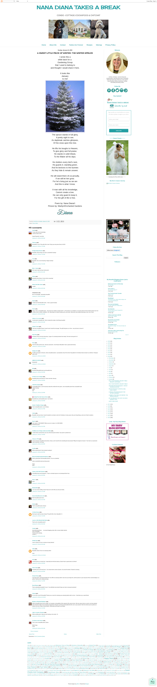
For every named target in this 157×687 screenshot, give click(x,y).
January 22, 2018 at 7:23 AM (38, 515)
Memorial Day (86, 662)
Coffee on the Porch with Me (114, 315)
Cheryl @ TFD (35, 439)
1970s (33, 645)
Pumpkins (70, 667)
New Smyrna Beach (84, 664)
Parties (38, 665)
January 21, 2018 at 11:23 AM (38, 346)
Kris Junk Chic (49, 661)
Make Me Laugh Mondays (123, 661)
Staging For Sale (77, 670)
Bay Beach (96, 646)
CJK (54, 651)
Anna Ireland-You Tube (116, 645)
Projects (64, 667)
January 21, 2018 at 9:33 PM (38, 467)
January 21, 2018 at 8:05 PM (38, 444)
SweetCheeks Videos (53, 672)
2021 (109, 350)
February (111, 377)
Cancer (57, 649)
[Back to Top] (152, 681)
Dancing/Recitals (77, 652)
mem (81, 662)
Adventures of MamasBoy (77, 645)
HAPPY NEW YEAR (121, 658)
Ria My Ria (60, 668)
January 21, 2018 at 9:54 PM (38, 483)
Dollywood (121, 652)
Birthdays (77, 648)
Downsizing (126, 652)
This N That (35, 567)
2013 (109, 411)
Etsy (74, 654)
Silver (28, 670)
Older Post (98, 634)
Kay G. (33, 421)
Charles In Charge (88, 649)
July (110, 367)
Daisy (71, 652)
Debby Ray (34, 540)
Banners (74, 646)
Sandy (92, 668)
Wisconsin (84, 675)
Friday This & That (35, 656)
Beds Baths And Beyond (38, 648)
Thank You (94, 672)
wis (80, 675)
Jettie (33, 413)
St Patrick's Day (69, 670)
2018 (109, 356)
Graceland (35, 658)
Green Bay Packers (55, 658)
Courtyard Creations (42, 652)
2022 (109, 348)
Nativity (69, 664)
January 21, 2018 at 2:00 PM (38, 372)
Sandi (33, 230)
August (110, 365)
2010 (109, 417)
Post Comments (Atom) (40, 636)
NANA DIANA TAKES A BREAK (78, 7)
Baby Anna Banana (67, 646)
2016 (109, 406)
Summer (98, 670)
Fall (116, 654)
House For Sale (92, 660)
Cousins (49, 652)
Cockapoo (59, 651)
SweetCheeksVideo (66, 672)
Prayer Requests (31, 667)
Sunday (103, 670)
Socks (44, 670)
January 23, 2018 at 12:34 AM (39, 597)
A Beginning (51, 645)
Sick (118, 668)
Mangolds (29, 662)
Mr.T (29, 664)
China (106, 649)
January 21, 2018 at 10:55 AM (39, 338)
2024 (109, 345)
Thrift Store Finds (83, 673)
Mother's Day (118, 662)
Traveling (90, 673)
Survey (122, 670)
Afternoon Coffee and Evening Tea (116, 330)
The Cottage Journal (35, 673)
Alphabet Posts (92, 645)
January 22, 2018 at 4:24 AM (38, 499)
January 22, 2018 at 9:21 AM (38, 536)
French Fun (116, 655)
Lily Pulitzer (91, 661)
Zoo (113, 675)
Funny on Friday (79, 656)
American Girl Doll (101, 645)
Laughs (61, 661)
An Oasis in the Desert (37, 620)
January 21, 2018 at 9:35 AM (38, 314)
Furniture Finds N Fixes (90, 656)
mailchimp (115, 661)
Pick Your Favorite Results (85, 665)
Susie (33, 308)
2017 (109, 404)
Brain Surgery (109, 648)
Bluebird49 (34, 487)
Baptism (90, 646)
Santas (96, 668)
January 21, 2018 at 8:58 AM (38, 304)
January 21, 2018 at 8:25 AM (38, 288)
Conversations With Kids (93, 651)
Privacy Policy (110, 45)
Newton (111, 664)
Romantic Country (75, 668)
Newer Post (31, 634)
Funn (70, 656)
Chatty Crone (35, 326)
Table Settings (74, 672)
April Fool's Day (35, 646)
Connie (34, 528)
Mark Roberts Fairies (40, 662)
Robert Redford (67, 668)
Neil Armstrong (75, 664)
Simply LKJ (35, 350)
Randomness (93, 667)
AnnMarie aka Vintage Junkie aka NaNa (41, 430)
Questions (83, 667)
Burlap (34, 649)
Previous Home (59, 667)
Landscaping (56, 661)
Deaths (83, 652)
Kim (33, 559)
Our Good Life (111, 309)
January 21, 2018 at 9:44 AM (38, 322)
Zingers (110, 675)
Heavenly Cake (50, 660)
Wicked (71, 675)
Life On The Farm (84, 661)
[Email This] (57, 221)
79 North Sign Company (40, 645)
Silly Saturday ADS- (124, 668)
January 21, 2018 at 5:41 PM (38, 426)
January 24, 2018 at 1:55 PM (38, 616)
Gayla (33, 300)
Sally (33, 548)
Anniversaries (125, 645)
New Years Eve (105, 664)
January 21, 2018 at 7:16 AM (38, 254)
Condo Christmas (77, 651)
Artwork (40, 646)
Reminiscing (44, 668)
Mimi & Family (106, 662)
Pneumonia (109, 665)
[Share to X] (60, 221)
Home (44, 45)
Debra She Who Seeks (37, 284)
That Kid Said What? (110, 672)
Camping (44, 649)
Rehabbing (39, 668)
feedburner (52, 655)
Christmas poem (30, 651)
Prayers (52, 667)
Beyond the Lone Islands (113, 319)
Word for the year (94, 675)
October (111, 362)
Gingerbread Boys (111, 656)
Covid (54, 652)
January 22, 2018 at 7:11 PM (38, 581)
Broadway (29, 649)
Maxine (52, 662)
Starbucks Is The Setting (89, 670)
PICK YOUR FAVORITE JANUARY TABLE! (118, 384)
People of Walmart (56, 665)
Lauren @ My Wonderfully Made (39, 520)
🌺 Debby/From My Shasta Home (40, 397)
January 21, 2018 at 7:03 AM (38, 246)
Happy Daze (108, 658)
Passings (42, 665)
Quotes (88, 667)
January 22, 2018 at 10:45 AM (39, 555)
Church (49, 651)
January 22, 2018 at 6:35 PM (38, 571)
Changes (80, 649)
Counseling (35, 652)
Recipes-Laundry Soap (114, 667)
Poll (122, 665)
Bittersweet (84, 648)
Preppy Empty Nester (37, 250)
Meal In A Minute (76, 662)
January (111, 379)
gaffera (77, 683)
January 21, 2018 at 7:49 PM (38, 434)
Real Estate (100, 667)
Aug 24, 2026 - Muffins (112, 316)
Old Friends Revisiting (112, 321)
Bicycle (57, 648)
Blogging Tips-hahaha (93, 648)
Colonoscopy (65, 651)
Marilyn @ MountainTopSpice (39, 601)
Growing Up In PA (65, 658)
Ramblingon (111, 298)
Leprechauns (73, 661)
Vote (43, 675)
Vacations (119, 673)
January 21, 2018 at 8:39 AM (38, 296)
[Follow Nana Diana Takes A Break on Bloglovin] (113, 251)
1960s (28, 645)
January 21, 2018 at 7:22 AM (38, 264)
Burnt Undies (39, 649)
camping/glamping (51, 649)
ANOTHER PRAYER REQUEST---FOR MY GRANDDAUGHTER (118, 386)
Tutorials (102, 673)
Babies (60, 646)
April (110, 373)
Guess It (72, 658)
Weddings (52, 675)
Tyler (107, 673)
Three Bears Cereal (60, 673)
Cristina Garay (35, 512)
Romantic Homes (84, 668)
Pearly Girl (48, 665)
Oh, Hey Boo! (110, 285)
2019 (109, 354)
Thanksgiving (101, 672)
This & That (53, 673)
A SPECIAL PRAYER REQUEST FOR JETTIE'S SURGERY (117, 392)
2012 (109, 413)
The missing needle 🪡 (112, 289)
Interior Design (108, 660)
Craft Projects (59, 652)
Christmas (111, 649)
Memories (92, 662)
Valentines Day (30, 675)
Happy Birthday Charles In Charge (96, 658)
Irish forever (118, 660)
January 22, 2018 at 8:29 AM (38, 524)
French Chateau (109, 655)
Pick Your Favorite (73, 665)
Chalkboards (75, 649)
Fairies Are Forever (76, 45)
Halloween (84, 658)
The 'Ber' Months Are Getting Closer (115, 305)
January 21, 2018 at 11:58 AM (38, 364)
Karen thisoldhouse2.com (38, 495)
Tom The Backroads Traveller (115, 293)
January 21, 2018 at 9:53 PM (38, 475)
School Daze (102, 668)
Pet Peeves (64, 665)
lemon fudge (66, 661)
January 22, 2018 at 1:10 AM (38, 491)
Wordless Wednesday (103, 675)
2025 (109, 343)
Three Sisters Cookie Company (72, 673)
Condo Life (84, 651)
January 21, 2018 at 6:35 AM (38, 238)
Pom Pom (34, 334)
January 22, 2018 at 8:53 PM (38, 589)
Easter (33, 654)
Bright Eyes (124, 648)
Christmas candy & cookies (122, 649)
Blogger (87, 683)
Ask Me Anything (47, 646)
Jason (128, 660)
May (110, 371)
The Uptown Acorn (112, 324)
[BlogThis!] (58, 221)
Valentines (125, 673)
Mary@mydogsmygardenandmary (40, 456)
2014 (109, 410)
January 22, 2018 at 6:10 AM (38, 507)
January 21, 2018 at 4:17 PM (38, 408)
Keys (39, 661)
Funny (73, 656)
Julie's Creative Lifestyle (38, 612)
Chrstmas (45, 651)
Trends (97, 673)
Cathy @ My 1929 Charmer (38, 471)
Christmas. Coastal (38, 651)
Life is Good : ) (111, 288)
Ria (55, 668)
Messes (97, 662)
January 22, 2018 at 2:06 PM (38, 563)
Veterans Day (37, 675)
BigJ (67, 648)
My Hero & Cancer (36, 664)
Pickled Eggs (95, 665)
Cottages (29, 652)
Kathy (33, 504)
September (111, 364)
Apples (28, 646)
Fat (41, 655)
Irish (114, 660)
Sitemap (99, 45)
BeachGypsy (35, 585)
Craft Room (66, 652)
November (111, 360)
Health (41, 660)
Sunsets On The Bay (111, 670)
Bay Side (102, 646)
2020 (109, 352)
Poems (114, 665)
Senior (108, 668)
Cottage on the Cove (124, 651)
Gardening (99, 656)
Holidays (68, 660)
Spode (48, 670)
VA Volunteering (113, 673)
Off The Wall (119, 664)
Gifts (105, 656)
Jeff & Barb (31, 661)
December (111, 358)
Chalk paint (69, 649)
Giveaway (126, 656)
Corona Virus (116, 651)
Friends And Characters (46, 656)
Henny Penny (35, 575)
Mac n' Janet (35, 268)
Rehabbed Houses (31, 668)
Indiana (102, 660)
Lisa (33, 258)
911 (47, 645)
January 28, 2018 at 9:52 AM (38, 628)
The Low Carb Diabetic (113, 304)
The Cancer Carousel (120, 672)
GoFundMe (29, 658)
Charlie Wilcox (99, 649)
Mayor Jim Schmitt (67, 662)
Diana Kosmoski (94, 652)
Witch (88, 675)
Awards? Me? (55, 646)
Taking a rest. (110, 294)
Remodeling (50, 668)
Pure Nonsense (77, 667)
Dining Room (101, 652)
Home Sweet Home (77, 660)
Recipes (89, 45)
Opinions (126, 664)
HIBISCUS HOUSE (36, 360)
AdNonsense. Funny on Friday (62, 645)
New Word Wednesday (95, 664)
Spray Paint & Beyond (55, 670)
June (110, 369)
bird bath (71, 648)
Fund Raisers (64, 656)
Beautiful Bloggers (117, 646)
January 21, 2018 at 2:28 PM (38, 380)
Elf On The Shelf (48, 654)
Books (99, 648)
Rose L (34, 479)
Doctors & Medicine (113, 652)
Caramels (63, 649)
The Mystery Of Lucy (45, 673)
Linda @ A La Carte (36, 318)
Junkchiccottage (36, 384)
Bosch (104, 648)
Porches (126, 665)
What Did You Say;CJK (59, 675)
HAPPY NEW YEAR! (113, 401)
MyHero (64, 664)
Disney (106, 652)
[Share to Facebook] (62, 221)
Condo (70, 651)
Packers (28, 665)
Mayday (61, 662)
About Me (53, 45)
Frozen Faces (57, 656)
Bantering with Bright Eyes (83, 646)
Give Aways (119, 656)
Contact (63, 45)
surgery (118, 670)
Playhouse (102, 665)
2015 (109, 408)
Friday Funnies (123, 655)
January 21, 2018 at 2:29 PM (38, 392)
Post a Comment (34, 631)
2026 (109, 341)
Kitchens (43, 661)
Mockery (112, 662)
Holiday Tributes (59, 660)
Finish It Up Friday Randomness (80, 655)
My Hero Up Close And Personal (51, 664)
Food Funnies (100, 655)
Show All (126, 334)
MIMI (101, 662)
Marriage (48, 662)
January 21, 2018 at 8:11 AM (38, 272)
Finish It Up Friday (68, 655)
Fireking (90, 655)
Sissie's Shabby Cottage (38, 405)
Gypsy (77, 658)
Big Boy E (62, 648)
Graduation (41, 658)
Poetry (33, 223)
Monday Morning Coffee (113, 331)
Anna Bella (108, 645)
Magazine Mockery (107, 661)
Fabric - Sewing (98, 654)
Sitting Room (33, 670)
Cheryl (33, 593)
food (95, 655)
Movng (128, 662)
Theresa (34, 242)
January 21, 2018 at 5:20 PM (38, 417)
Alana (86, 645)
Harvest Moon (35, 660)
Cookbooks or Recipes (105, 651)
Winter (36, 223)
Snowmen (39, 670)
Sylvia (33, 276)
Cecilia (33, 448)
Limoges (96, 661)
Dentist (88, 652)
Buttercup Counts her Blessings (115, 283)
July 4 (36, 661)
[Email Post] (54, 221)
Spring (62, 670)
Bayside (108, 646)
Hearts (45, 660)
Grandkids (47, 658)
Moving (124, 662)
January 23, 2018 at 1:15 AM (38, 608)
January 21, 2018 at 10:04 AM (39, 330)
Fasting (37, 655)
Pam (33, 342)
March (110, 375)
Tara (89, 672)
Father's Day (46, 655)
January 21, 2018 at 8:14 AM (38, 280)
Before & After (47, 648)
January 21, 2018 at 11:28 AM (38, 356)
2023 (109, 347)
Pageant (33, 665)
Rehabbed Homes (124, 667)
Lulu (100, 661)
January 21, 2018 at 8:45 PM (38, 452)
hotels (86, 660)
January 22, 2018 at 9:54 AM (38, 544)
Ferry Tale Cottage (59, 655)
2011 (109, 415)
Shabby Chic (113, 668)
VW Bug (46, 675)
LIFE (78, 661)
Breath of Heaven (116, 648)
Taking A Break (82, 672)
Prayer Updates (44, 667)
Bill (33, 368)
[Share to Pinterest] (63, 221)
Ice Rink (98, 660)
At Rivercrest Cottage (37, 376)
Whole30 (67, 675)
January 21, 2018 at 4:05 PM (38, 400)
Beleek (53, 648)
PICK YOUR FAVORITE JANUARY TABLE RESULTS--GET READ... (118, 381)
